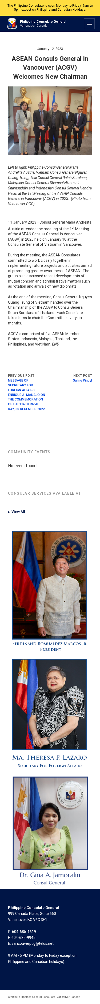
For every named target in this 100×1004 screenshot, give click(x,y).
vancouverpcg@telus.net (33, 943)
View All (16, 512)
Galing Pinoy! (82, 380)
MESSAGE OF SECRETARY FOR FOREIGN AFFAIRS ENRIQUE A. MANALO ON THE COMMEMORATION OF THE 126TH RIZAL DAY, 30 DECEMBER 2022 (26, 395)
